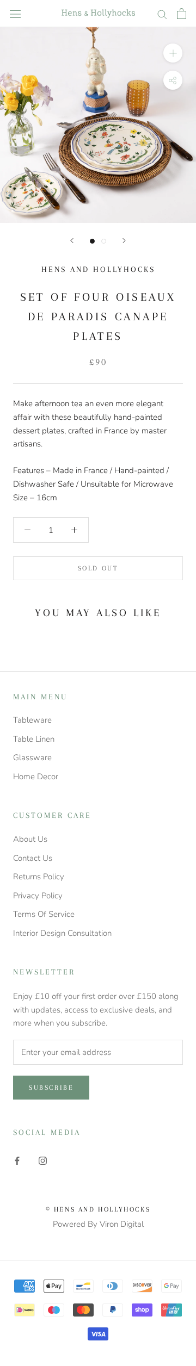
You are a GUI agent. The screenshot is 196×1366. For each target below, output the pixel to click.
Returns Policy (38, 876)
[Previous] (72, 240)
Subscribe (51, 1087)
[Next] (124, 240)
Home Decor (35, 776)
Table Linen (33, 739)
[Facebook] (17, 1160)
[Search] (162, 13)
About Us (30, 839)
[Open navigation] (15, 13)
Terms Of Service (44, 914)
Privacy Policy (38, 895)
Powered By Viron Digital (98, 1224)
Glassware (32, 757)
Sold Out (98, 568)
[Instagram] (43, 1160)
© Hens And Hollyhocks (98, 1209)
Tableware (32, 720)
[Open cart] (181, 13)
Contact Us (32, 858)
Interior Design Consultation (62, 933)
